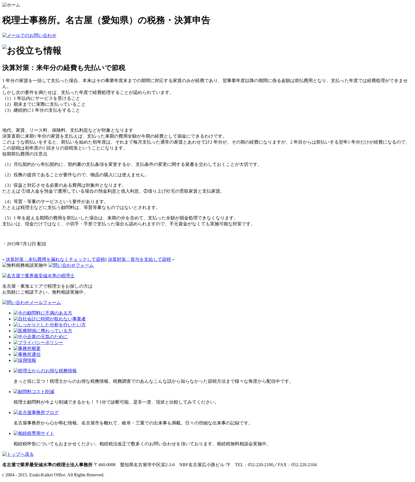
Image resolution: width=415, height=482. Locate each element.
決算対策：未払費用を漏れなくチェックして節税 (55, 259)
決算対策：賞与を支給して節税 (139, 259)
